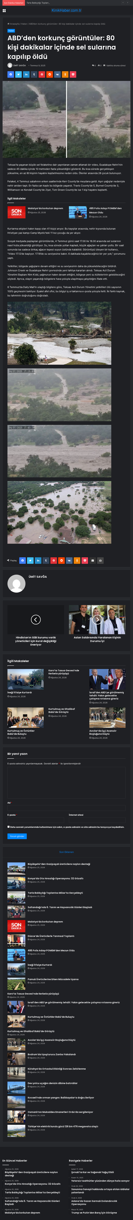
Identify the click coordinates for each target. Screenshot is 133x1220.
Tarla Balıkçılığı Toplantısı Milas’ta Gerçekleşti (49, 2)
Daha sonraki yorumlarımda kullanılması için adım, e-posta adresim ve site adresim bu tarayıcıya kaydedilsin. (67, 827)
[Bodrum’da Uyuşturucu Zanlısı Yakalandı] (16, 1059)
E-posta (12, 815)
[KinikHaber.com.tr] (66, 10)
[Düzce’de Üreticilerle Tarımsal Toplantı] (16, 940)
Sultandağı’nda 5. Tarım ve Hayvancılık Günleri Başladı (60, 907)
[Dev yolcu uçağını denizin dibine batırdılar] (16, 1088)
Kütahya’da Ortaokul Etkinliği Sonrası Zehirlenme (57, 1068)
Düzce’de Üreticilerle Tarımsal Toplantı (51, 936)
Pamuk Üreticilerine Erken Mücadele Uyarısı (53, 979)
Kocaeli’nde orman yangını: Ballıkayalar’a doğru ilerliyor (61, 1097)
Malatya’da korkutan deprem (45, 208)
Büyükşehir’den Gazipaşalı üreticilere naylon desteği (59, 864)
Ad (9, 802)
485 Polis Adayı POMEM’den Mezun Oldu (51, 950)
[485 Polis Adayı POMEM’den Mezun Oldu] (78, 212)
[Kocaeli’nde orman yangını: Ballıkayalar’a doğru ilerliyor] (16, 1102)
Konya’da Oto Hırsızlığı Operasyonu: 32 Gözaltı (55, 878)
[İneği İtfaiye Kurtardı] (25, 679)
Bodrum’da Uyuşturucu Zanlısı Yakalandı (52, 1054)
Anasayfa (14, 23)
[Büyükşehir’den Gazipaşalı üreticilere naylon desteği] (16, 868)
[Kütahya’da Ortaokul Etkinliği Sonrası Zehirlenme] (16, 1073)
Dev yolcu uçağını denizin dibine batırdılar (53, 1083)
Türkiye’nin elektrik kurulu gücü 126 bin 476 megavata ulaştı (63, 1126)
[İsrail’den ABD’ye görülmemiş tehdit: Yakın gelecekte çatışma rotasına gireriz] (107, 679)
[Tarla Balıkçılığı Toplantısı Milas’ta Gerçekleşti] (16, 897)
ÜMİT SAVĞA (19, 65)
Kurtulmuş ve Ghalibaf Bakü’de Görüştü (61, 710)
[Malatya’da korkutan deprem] (16, 212)
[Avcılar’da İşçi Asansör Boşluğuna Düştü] (107, 718)
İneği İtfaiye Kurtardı (19, 692)
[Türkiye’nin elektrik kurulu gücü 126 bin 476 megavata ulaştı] (16, 1131)
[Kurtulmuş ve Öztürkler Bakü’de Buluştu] (25, 718)
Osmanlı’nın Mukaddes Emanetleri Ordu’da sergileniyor (60, 1112)
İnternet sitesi (76, 815)
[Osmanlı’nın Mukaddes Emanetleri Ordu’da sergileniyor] (16, 1116)
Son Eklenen (66, 852)
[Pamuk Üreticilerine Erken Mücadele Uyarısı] (16, 984)
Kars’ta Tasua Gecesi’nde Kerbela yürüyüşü (63, 672)
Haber (24, 23)
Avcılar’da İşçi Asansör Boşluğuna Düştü (102, 732)
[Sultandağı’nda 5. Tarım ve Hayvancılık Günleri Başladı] (16, 912)
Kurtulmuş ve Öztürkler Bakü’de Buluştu (21, 732)
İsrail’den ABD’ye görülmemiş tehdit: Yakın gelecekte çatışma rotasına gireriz (106, 695)
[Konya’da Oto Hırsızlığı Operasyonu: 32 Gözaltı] (16, 883)
